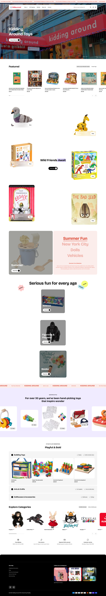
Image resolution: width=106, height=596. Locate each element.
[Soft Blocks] (21, 468)
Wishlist (38, 7)
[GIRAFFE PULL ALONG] (75, 133)
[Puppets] (17, 520)
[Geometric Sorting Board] (84, 468)
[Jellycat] (70, 520)
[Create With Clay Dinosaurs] (75, 176)
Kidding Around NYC (17, 592)
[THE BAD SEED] (75, 220)
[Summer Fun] (75, 238)
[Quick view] (22, 73)
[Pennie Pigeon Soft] (12, 125)
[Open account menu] (93, 7)
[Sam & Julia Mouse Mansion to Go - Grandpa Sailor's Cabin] (53, 78)
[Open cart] (95, 7)
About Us (44, 7)
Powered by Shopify (26, 592)
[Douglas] (88, 520)
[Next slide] (96, 56)
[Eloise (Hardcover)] (12, 217)
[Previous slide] (95, 56)
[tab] (83, 66)
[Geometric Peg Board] (63, 468)
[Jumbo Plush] (35, 520)
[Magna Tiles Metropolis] (42, 468)
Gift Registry (32, 7)
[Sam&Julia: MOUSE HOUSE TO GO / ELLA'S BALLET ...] (71, 78)
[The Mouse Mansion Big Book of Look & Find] (35, 78)
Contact (49, 7)
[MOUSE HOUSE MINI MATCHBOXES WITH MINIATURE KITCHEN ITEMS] (17, 78)
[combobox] (82, 7)
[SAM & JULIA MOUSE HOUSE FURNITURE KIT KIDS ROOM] (89, 78)
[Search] (90, 7)
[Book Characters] (53, 520)
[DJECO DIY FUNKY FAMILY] (12, 164)
